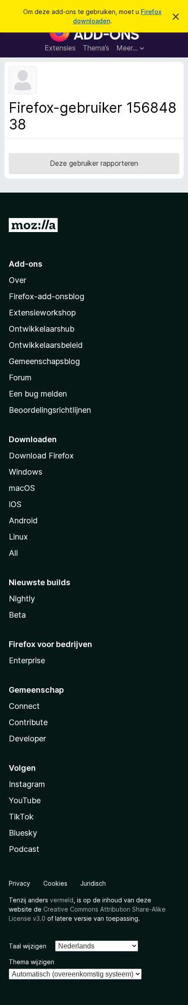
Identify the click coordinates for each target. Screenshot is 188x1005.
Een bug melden (38, 393)
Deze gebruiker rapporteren (94, 163)
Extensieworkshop (42, 312)
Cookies (55, 883)
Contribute (28, 722)
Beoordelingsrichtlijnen (50, 410)
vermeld (61, 900)
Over (17, 280)
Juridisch (93, 883)
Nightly (22, 598)
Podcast (24, 849)
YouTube (25, 800)
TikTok (21, 816)
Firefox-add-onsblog (46, 296)
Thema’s (96, 47)
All (13, 553)
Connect (24, 706)
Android (23, 520)
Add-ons (25, 263)
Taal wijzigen (27, 946)
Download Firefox (41, 455)
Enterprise (27, 660)
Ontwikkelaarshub (41, 328)
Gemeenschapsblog (44, 361)
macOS (22, 488)
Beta (17, 614)
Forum (20, 377)
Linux (18, 536)
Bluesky (23, 832)
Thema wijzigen (31, 962)
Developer (27, 738)
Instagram (27, 784)
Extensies (60, 47)
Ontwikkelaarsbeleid (46, 345)
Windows (25, 471)
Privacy (19, 883)
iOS (15, 504)
